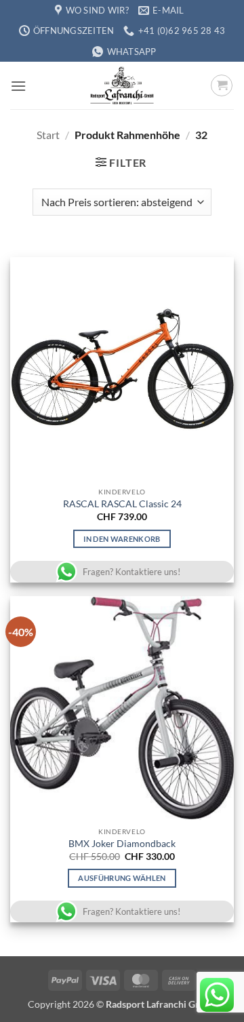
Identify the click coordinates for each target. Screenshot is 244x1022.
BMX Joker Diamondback (122, 843)
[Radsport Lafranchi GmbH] (122, 85)
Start (48, 134)
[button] (18, 85)
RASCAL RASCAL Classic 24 (122, 503)
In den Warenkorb (121, 538)
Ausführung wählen (122, 877)
